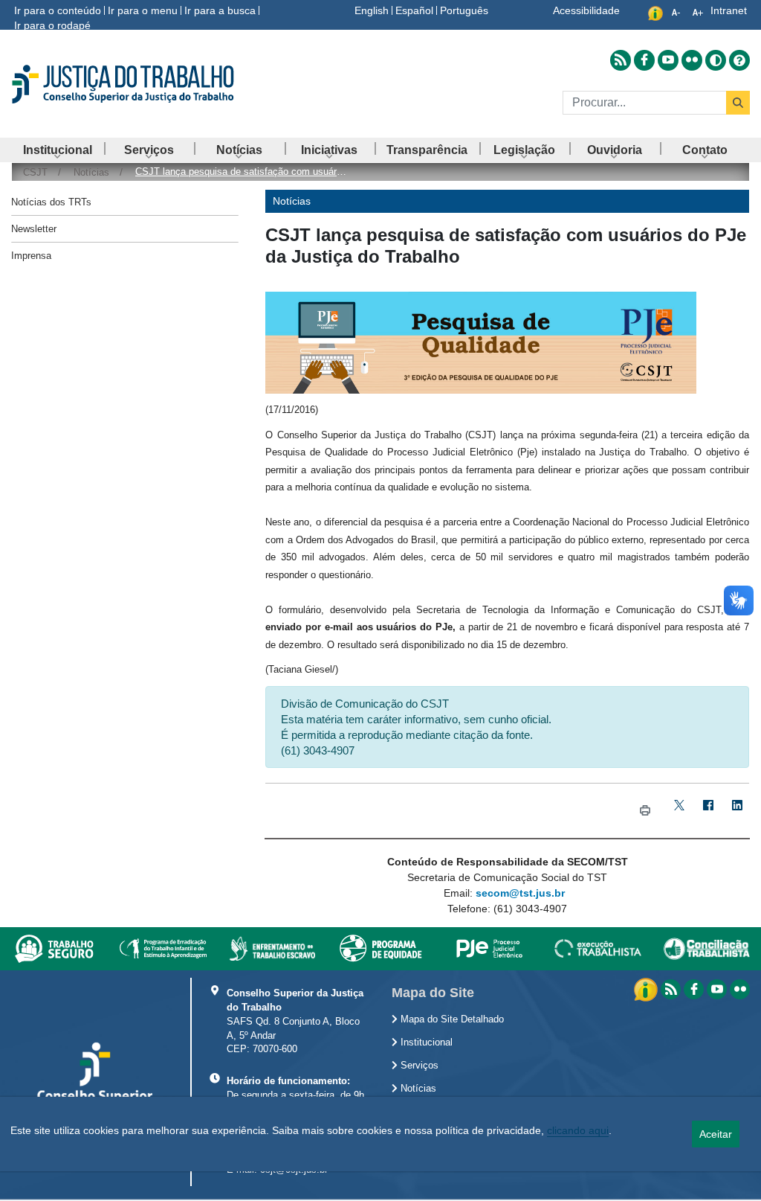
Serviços (418, 1065)
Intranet (728, 10)
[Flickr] (740, 989)
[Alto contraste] (715, 60)
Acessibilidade (586, 10)
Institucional (425, 1042)
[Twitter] (679, 810)
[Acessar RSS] (620, 60)
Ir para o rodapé (52, 25)
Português (464, 10)
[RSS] (671, 989)
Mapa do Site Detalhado (451, 1019)
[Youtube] (717, 989)
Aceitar (715, 1134)
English (371, 10)
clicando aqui (578, 1130)
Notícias (417, 1088)
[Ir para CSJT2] (126, 84)
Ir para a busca (220, 10)
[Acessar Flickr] (691, 60)
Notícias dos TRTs (51, 202)
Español (414, 10)
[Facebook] (708, 810)
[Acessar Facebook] (644, 60)
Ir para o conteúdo (57, 10)
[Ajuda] (739, 60)
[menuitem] (57, 150)
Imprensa (31, 255)
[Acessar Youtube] (668, 60)
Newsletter (33, 228)
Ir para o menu (143, 10)
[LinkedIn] (737, 810)
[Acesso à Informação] (647, 989)
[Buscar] (738, 103)
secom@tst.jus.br (520, 893)
